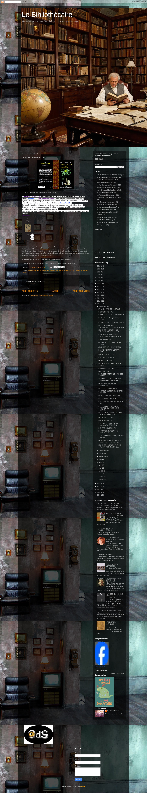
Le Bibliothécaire (47, 14)
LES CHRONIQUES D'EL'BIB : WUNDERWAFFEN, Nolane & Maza (111, 326)
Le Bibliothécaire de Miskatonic (60, 270)
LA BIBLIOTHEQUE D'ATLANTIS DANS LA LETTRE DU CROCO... (110, 441)
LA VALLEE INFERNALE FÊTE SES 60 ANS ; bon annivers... (110, 375)
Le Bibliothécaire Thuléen (105, 209)
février (101, 477)
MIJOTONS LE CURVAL (106, 417)
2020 (99, 283)
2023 (99, 275)
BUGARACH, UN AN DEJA (107, 358)
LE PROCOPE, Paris (105, 360)
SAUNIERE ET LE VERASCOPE (112, 565)
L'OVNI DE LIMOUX (105, 420)
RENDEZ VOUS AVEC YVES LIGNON (111, 322)
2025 (99, 269)
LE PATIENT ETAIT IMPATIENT (109, 396)
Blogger (82, 786)
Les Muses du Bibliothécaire (106, 202)
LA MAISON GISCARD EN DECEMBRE (107, 384)
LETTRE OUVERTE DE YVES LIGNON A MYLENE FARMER (115, 539)
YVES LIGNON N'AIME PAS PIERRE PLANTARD (114, 514)
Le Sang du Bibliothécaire (105, 204)
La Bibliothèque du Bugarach (106, 207)
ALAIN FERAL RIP (104, 339)
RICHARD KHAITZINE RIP (107, 428)
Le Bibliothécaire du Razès (105, 180)
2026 (99, 266)
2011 (99, 486)
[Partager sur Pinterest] (63, 267)
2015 (99, 298)
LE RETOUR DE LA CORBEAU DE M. (110, 611)
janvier (101, 480)
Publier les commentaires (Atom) (42, 295)
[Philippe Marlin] (102, 664)
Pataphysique (101, 225)
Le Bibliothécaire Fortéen (105, 192)
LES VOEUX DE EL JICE (107, 355)
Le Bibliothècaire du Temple (106, 212)
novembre (102, 450)
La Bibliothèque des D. (104, 220)
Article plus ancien (81, 291)
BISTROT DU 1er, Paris (106, 312)
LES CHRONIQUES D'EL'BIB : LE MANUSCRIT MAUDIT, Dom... (109, 446)
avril (100, 471)
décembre (102, 306)
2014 (99, 301)
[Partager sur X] (59, 267)
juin (100, 465)
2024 (99, 272)
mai (100, 468)
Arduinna (99, 215)
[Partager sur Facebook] (61, 267)
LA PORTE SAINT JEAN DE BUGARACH (108, 432)
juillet (101, 462)
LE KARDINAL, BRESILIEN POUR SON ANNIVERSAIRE (110, 414)
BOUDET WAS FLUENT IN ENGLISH (111, 315)
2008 (99, 495)
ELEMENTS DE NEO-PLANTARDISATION (105, 529)
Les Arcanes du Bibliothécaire (106, 187)
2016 (99, 295)
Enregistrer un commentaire (35, 281)
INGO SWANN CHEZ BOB (107, 399)
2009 (99, 492)
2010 (99, 489)
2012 (99, 483)
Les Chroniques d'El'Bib (104, 182)
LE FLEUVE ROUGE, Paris (107, 388)
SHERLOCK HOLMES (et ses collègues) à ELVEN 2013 (108, 424)
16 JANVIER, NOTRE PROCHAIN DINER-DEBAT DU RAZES (109, 379)
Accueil (55, 291)
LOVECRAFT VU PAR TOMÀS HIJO (113, 580)
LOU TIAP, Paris (103, 371)
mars (101, 474)
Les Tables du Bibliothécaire (106, 195)
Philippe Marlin (99, 641)
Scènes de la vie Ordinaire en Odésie (109, 198)
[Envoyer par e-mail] (55, 267)
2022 (99, 278)
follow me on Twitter (118, 673)
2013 (99, 304)
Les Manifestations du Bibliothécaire (109, 175)
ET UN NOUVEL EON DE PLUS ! (109, 309)
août (100, 459)
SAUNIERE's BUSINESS (105, 555)
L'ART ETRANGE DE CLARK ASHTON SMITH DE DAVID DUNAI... (108, 408)
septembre (102, 456)
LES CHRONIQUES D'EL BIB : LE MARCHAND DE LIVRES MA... (110, 331)
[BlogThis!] (57, 267)
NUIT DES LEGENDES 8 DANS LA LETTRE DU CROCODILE (114, 596)
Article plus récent (30, 291)
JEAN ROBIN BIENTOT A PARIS (109, 347)
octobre (101, 453)
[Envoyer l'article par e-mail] (50, 267)
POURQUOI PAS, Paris (106, 368)
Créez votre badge (100, 666)
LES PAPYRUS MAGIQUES (111, 623)
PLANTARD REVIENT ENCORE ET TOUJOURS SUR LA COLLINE (110, 336)
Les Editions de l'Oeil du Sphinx (107, 190)
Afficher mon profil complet (114, 714)
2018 (99, 289)
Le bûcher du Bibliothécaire (106, 222)
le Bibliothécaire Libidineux (105, 217)
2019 (99, 286)
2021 (99, 281)
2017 (99, 292)
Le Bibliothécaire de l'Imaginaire (38, 270)
